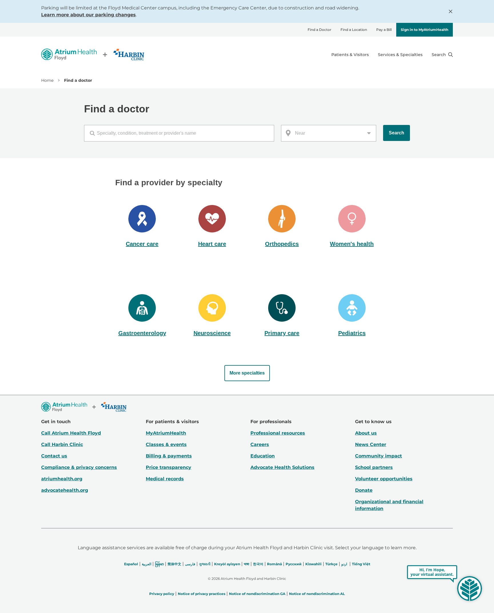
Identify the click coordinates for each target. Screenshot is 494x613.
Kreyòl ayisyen (227, 564)
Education (262, 456)
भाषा (246, 564)
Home (47, 80)
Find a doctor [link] (78, 80)
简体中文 (174, 564)
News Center (370, 444)
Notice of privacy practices (201, 594)
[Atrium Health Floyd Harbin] (92, 54)
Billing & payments (169, 456)
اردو (344, 564)
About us (366, 433)
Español (131, 564)
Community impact (378, 456)
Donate (364, 490)
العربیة (146, 564)
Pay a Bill (384, 29)
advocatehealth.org (64, 490)
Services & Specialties (400, 54)
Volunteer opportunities (384, 478)
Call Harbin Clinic (62, 444)
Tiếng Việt (361, 564)
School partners (374, 467)
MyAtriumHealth (166, 433)
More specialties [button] (247, 373)
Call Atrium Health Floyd (71, 433)
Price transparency (168, 467)
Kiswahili (313, 564)
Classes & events (166, 444)
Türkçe (331, 564)
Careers (259, 444)
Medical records (165, 478)
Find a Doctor (319, 29)
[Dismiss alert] (450, 11)
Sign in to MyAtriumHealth (424, 29)
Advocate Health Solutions (282, 467)
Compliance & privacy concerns (79, 467)
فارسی (190, 564)
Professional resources (277, 433)
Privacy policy (161, 594)
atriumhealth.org (61, 478)
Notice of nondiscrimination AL (317, 594)
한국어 (258, 564)
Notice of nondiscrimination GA (257, 594)
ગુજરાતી (204, 564)
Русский (294, 564)
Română (274, 564)
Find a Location (353, 29)
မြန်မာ (159, 564)
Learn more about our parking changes (88, 14)
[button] (142, 226)
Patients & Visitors (350, 54)
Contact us (54, 456)
